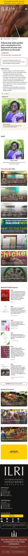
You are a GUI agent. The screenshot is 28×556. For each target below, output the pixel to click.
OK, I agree (6, 551)
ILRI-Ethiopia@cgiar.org (7, 508)
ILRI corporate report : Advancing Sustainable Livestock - (14, 2)
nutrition (6, 93)
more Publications (14, 383)
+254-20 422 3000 (6, 492)
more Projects (14, 451)
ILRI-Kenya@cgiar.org (7, 495)
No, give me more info (18, 551)
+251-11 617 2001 (6, 506)
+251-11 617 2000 (6, 505)
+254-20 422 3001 (6, 494)
